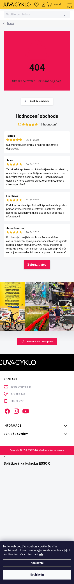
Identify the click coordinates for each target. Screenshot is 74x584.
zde (41, 554)
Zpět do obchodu (39, 101)
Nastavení (37, 563)
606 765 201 (18, 401)
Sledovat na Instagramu (40, 341)
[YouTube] (26, 410)
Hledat (65, 14)
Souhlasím (37, 574)
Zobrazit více (37, 264)
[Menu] (69, 4)
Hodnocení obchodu (37, 116)
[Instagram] (16, 410)
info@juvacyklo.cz (21, 386)
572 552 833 (18, 393)
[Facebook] (7, 410)
